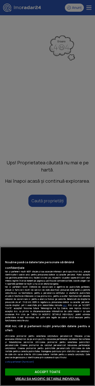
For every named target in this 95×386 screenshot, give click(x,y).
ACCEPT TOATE (47, 371)
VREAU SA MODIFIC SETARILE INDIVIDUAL (47, 378)
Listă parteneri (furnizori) (19, 361)
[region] (47, 316)
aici (65, 305)
